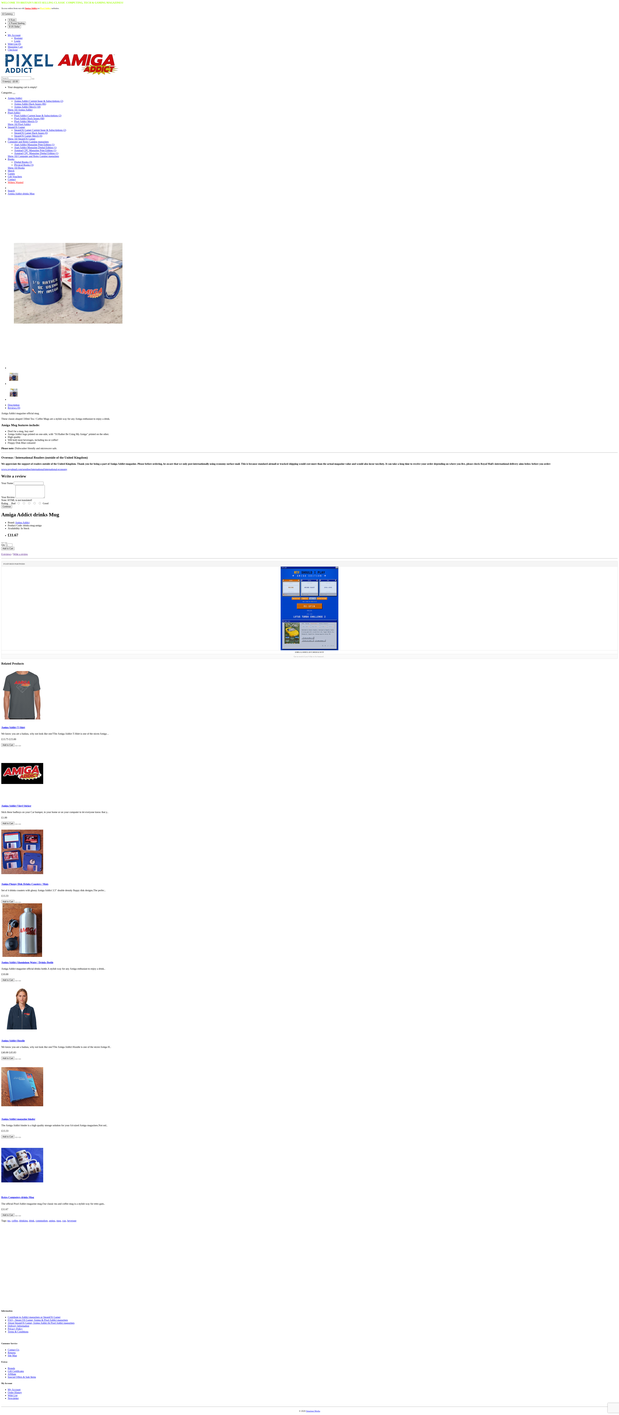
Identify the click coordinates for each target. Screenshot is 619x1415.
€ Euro (12, 20)
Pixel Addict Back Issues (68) (29, 118)
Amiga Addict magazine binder (18, 1119)
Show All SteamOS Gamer (21, 138)
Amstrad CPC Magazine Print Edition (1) (35, 150)
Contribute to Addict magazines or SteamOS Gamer (34, 1317)
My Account (14, 1389)
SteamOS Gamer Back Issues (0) (31, 133)
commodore (42, 1220)
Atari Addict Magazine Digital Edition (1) (35, 147)
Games (11, 173)
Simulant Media (313, 1411)
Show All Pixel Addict (19, 124)
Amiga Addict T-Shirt (13, 727)
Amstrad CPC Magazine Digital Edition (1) (36, 153)
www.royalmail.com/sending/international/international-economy (34, 469)
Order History (15, 1392)
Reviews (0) (14, 407)
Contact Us (13, 1349)
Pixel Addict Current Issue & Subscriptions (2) (37, 115)
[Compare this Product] (6, 542)
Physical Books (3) (24, 165)
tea (8, 1220)
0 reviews (6, 554)
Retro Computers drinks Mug (17, 1197)
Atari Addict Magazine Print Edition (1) (34, 144)
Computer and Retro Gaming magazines (28, 141)
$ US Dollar (14, 26)
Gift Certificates (16, 1371)
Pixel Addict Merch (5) (26, 121)
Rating (4, 503)
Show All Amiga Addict (20, 109)
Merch (11, 170)
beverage (71, 1220)
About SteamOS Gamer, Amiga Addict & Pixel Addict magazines (41, 1323)
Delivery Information (18, 1326)
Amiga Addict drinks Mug (21, 193)
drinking (23, 1220)
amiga (52, 1220)
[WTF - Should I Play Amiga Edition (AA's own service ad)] (309, 608)
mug (58, 1220)
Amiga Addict (31, 8)
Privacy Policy (15, 1328)
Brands (11, 1368)
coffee (15, 1220)
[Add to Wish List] (2, 542)
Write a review (20, 554)
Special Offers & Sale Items (22, 1377)
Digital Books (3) (23, 162)
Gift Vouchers (15, 176)
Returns (12, 1352)
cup (64, 1220)
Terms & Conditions (18, 1331)
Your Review (8, 497)
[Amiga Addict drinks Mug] (68, 367)
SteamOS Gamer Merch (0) (28, 136)
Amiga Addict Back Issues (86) (30, 104)
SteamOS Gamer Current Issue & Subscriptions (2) (40, 130)
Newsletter (13, 1398)
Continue (7, 506)
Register (18, 38)
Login (17, 41)
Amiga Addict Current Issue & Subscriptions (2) (38, 101)
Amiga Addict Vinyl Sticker (16, 805)
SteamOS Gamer (16, 127)
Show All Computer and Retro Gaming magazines (33, 156)
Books (11, 159)
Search (11, 190)
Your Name (7, 483)
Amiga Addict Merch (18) (27, 106)
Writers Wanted (15, 182)
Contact (12, 179)
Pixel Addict (45, 8)
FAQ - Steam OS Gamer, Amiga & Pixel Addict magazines (38, 1320)
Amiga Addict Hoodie (13, 1040)
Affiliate (12, 1374)
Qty (3, 545)
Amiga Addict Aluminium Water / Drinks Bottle (27, 962)
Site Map (12, 1355)
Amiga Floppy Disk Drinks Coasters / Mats (24, 884)
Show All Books (16, 167)
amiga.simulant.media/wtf (309, 652)
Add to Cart (8, 548)
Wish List (12, 1395)
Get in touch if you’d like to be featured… (309, 656)
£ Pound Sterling (17, 23)
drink (31, 1220)
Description (14, 405)
